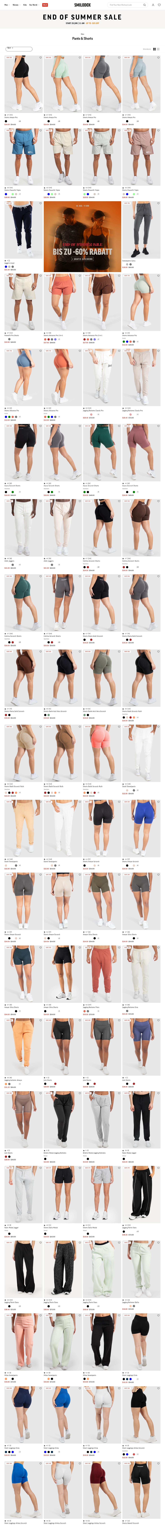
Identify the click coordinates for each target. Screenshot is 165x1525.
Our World (33, 5)
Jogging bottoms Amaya (13, 1080)
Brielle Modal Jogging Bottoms (55, 1153)
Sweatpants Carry (128, 261)
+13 (138, 1231)
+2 (58, 339)
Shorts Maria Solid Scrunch (93, 636)
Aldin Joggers (9, 561)
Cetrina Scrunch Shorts (91, 561)
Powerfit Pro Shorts (11, 335)
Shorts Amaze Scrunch (91, 861)
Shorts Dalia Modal (51, 1228)
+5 (19, 492)
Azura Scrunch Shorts (12, 486)
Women (15, 5)
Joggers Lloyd (9, 263)
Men (6, 5)
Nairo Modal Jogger (129, 1153)
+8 (98, 865)
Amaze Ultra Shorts (90, 934)
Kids (25, 5)
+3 (19, 194)
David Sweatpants (129, 786)
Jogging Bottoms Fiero (91, 1007)
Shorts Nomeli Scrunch (130, 1523)
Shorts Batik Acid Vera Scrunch (55, 711)
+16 (20, 121)
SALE (45, 5)
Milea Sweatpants (11, 1375)
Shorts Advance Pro (129, 335)
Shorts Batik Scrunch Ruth (132, 711)
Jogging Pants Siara (129, 1228)
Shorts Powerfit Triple (12, 190)
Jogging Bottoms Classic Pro (93, 411)
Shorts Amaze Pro (11, 117)
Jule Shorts (48, 1080)
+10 (98, 567)
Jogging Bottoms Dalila (130, 1302)
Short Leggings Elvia (129, 1375)
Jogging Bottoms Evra (130, 1007)
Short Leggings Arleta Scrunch (133, 1448)
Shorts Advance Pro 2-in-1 (53, 335)
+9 (137, 790)
